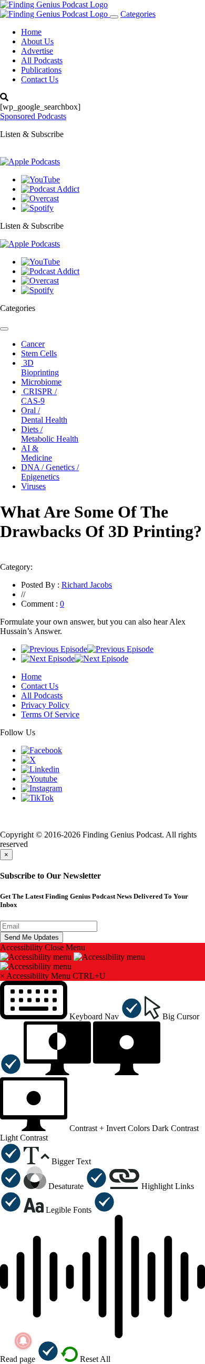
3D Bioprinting (40, 367)
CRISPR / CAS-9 (39, 396)
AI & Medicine (36, 453)
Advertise (37, 50)
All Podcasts (42, 60)
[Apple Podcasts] (30, 161)
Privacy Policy (45, 704)
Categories (138, 13)
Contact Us (39, 79)
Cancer (33, 343)
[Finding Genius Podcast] (54, 4)
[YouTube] (40, 179)
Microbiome (41, 381)
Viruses (33, 486)
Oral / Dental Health (44, 415)
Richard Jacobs (87, 584)
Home (31, 31)
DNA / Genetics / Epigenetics (50, 472)
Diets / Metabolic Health (49, 434)
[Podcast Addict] (50, 188)
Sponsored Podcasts (33, 116)
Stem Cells (39, 353)
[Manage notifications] (23, 1340)
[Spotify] (37, 207)
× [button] (2, 975)
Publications (41, 69)
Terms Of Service (50, 714)
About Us (37, 41)
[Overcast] (40, 198)
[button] (71, 1016)
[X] (28, 759)
